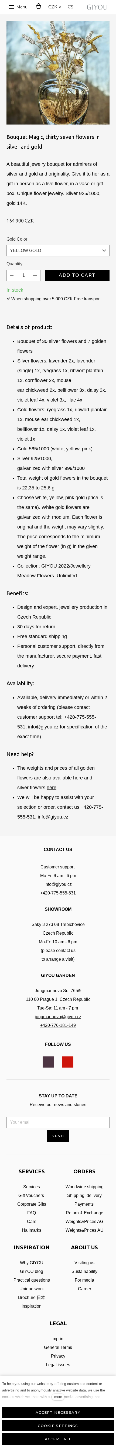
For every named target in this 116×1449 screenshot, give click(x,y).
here (78, 778)
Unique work (31, 1288)
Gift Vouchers (31, 1195)
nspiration (32, 1306)
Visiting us (84, 1262)
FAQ (31, 1213)
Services (31, 1186)
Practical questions (31, 1280)
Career (84, 1288)
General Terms (58, 1347)
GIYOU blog (31, 1271)
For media (84, 1280)
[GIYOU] (98, 7)
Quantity (14, 264)
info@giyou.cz (53, 817)
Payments (84, 1204)
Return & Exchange (84, 1213)
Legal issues (58, 1364)
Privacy (58, 1356)
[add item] (35, 275)
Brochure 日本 (31, 1297)
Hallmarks (31, 1230)
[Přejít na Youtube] (67, 1062)
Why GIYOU (31, 1262)
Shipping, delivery (84, 1195)
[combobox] (58, 250)
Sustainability (84, 1271)
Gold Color (16, 239)
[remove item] (11, 275)
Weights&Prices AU (85, 1230)
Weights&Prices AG (84, 1221)
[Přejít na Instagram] (48, 1062)
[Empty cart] (38, 6)
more (58, 1397)
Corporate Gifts (31, 1204)
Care (31, 1221)
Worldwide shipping (85, 1186)
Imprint (58, 1338)
